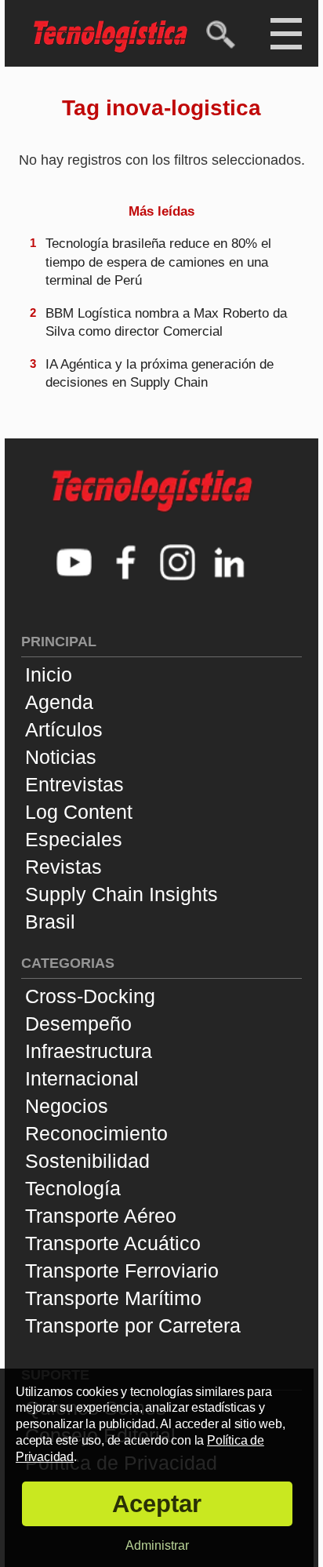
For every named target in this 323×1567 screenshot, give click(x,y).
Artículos (64, 729)
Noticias (60, 757)
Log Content (78, 812)
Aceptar (156, 1504)
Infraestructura (88, 1051)
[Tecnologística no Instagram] (178, 564)
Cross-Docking (90, 996)
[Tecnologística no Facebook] (126, 564)
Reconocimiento (96, 1133)
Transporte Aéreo (100, 1216)
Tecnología (73, 1188)
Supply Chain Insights (121, 894)
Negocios (66, 1106)
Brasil (50, 922)
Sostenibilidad (87, 1161)
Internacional (82, 1078)
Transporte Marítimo (113, 1298)
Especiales (73, 839)
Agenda (59, 702)
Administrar (157, 1545)
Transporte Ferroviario (122, 1271)
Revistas (63, 867)
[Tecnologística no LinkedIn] (230, 564)
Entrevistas (74, 784)
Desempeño (78, 1023)
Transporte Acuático (113, 1243)
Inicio (48, 674)
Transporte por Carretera (133, 1325)
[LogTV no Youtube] (74, 564)
